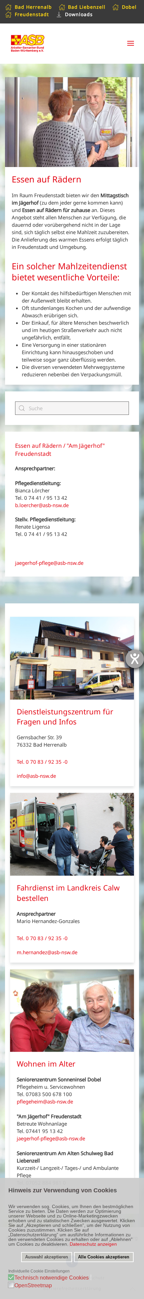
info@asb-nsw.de (36, 775)
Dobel (129, 7)
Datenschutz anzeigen (93, 1244)
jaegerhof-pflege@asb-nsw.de (49, 562)
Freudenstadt (32, 14)
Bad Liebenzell (86, 7)
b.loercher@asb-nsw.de (42, 505)
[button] (130, 43)
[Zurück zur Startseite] (32, 43)
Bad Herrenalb (33, 7)
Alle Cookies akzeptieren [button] (103, 1257)
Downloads (79, 14)
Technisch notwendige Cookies (51, 1278)
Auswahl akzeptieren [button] (46, 1257)
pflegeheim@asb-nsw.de (45, 1101)
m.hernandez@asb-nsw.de (47, 952)
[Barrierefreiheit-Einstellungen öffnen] (135, 659)
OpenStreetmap (33, 1285)
